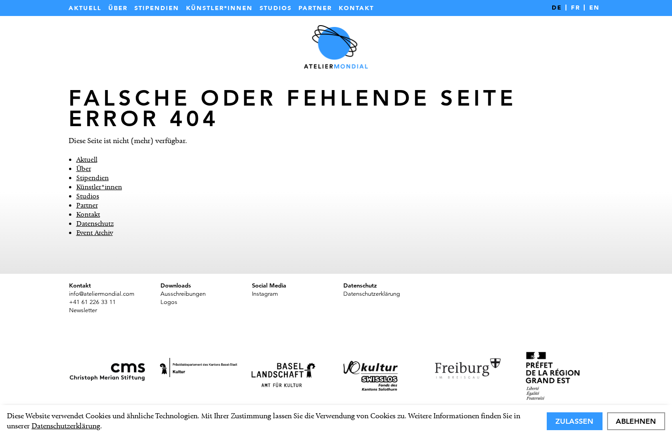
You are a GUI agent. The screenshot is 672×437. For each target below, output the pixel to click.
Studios (276, 8)
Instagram (265, 294)
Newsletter (83, 310)
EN (594, 8)
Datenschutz (95, 223)
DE (557, 8)
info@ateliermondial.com (101, 294)
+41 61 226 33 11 (92, 302)
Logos (168, 302)
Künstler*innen (219, 8)
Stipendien (156, 8)
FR (575, 8)
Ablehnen (636, 421)
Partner (315, 8)
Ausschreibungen (183, 294)
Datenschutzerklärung (66, 425)
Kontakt (356, 8)
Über (118, 8)
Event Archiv (94, 233)
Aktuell (85, 8)
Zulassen (574, 421)
